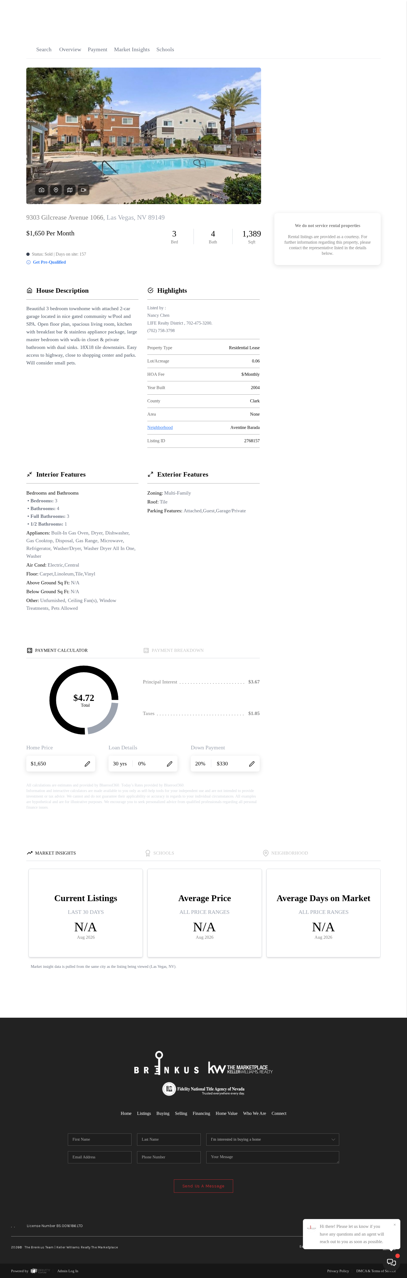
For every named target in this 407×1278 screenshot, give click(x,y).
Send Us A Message (203, 1186)
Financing (201, 1113)
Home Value (227, 1113)
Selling (181, 1113)
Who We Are (254, 1113)
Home (126, 1113)
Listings (144, 1113)
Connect (279, 1113)
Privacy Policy (338, 1271)
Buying (162, 1113)
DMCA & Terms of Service (376, 1271)
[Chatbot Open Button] (391, 1262)
